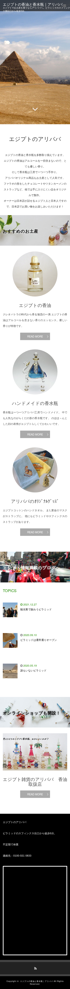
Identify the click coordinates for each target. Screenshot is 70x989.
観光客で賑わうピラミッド (36, 609)
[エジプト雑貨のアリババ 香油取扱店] (35, 773)
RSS (35, 968)
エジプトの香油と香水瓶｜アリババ (33, 4)
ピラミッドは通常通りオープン (38, 639)
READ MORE (35, 336)
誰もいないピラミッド (33, 670)
